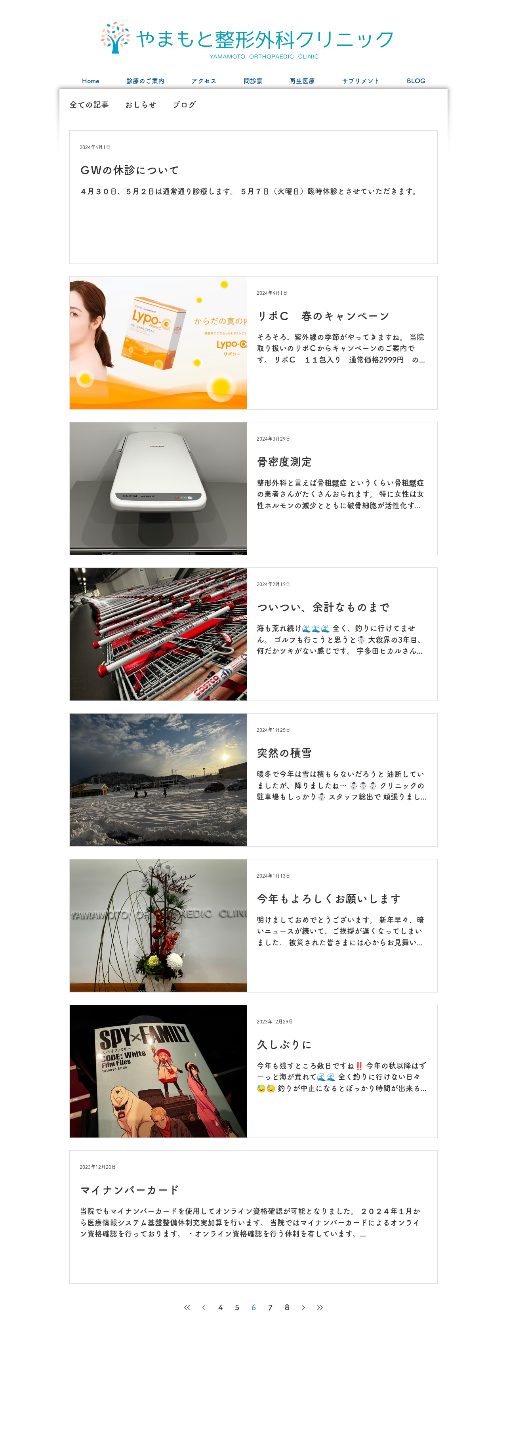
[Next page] (303, 1307)
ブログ (184, 105)
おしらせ (140, 105)
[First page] (187, 1307)
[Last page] (320, 1307)
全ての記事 (89, 105)
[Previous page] (203, 1307)
